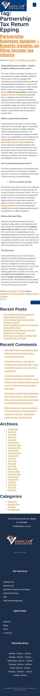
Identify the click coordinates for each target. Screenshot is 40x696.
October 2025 (13, 450)
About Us (7, 622)
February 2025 (14, 472)
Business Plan (13, 504)
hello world (8, 350)
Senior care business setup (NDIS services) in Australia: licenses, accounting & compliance (20, 353)
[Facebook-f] (6, 559)
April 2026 (12, 440)
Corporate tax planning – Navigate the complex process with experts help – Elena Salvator (21, 365)
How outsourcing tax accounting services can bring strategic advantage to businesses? (21, 385)
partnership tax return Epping (13, 142)
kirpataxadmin (30, 60)
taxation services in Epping (12, 95)
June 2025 (12, 461)
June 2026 (12, 435)
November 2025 (14, 448)
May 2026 (12, 437)
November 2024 (14, 474)
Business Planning (10, 593)
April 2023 (12, 490)
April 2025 (12, 466)
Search (3, 299)
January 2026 (13, 443)
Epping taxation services (11, 206)
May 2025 (12, 464)
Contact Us (7, 633)
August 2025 (13, 456)
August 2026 (13, 429)
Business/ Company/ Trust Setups (16, 589)
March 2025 (12, 469)
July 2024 (12, 482)
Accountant (12, 291)
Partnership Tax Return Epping (12, 294)
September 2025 (14, 453)
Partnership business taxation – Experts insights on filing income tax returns (19, 45)
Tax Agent (21, 291)
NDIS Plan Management (13, 601)
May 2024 (12, 487)
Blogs (5, 625)
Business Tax (8, 586)
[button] (34, 5)
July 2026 (12, 432)
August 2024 (13, 480)
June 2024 (12, 485)
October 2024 (13, 477)
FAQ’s (5, 629)
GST (5, 597)
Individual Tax (8, 582)
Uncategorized (14, 510)
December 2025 (14, 445)
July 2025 (12, 458)
